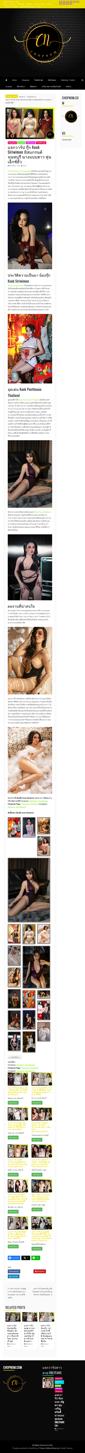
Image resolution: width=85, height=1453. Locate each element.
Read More (13, 1103)
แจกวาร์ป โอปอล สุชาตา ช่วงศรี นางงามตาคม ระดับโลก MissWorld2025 (41, 1127)
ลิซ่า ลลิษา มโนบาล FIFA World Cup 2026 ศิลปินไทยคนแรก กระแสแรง (41, 1197)
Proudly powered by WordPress (25, 1448)
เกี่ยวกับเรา (8, 6)
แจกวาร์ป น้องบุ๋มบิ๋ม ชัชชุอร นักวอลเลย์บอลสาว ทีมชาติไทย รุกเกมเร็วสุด (12, 1333)
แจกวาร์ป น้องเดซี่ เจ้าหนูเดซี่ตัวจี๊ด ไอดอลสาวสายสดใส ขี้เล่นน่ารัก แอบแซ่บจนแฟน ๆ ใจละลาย (42, 1236)
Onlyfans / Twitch (39, 4)
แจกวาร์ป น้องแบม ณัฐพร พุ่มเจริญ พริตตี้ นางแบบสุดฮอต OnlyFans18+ (59, 1410)
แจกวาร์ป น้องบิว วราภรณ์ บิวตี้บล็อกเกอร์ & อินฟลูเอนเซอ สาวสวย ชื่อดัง (42, 1091)
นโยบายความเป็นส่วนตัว (28, 6)
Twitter (27, 1271)
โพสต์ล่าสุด (21, 4)
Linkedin (14, 1276)
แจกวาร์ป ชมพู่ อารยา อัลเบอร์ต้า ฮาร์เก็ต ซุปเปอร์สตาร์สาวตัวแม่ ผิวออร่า (18, 1091)
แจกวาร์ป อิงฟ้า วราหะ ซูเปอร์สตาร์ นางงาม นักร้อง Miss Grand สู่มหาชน (18, 1163)
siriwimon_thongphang (17, 807)
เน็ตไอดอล (29, 4)
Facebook (14, 1271)
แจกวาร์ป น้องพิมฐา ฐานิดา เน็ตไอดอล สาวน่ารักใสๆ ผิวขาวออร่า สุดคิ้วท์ (17, 1234)
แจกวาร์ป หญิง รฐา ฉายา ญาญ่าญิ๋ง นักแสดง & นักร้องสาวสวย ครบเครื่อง (17, 1126)
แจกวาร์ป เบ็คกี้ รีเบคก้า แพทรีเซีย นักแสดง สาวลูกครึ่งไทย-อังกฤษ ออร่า (41, 1163)
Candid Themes (66, 1448)
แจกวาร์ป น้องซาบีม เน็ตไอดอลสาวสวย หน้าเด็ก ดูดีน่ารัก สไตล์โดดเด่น (42, 1291)
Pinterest (40, 1271)
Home (5, 4)
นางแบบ (49, 4)
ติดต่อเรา (16, 6)
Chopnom (12, 4)
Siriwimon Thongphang (39, 801)
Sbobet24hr (67, 139)
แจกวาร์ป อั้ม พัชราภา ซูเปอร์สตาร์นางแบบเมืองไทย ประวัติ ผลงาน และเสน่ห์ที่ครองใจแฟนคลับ (17, 1199)
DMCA (39, 6)
